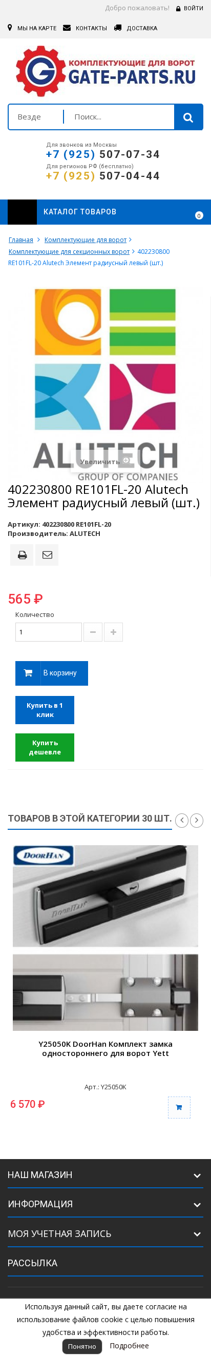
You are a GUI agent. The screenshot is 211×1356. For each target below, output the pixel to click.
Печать (24, 556)
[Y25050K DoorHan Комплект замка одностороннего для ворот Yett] (105, 938)
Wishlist (171, 212)
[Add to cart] (179, 1107)
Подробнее (129, 1345)
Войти (193, 8)
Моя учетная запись (59, 1233)
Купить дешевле (45, 747)
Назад (181, 820)
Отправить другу (48, 555)
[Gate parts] (105, 74)
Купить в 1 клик (45, 710)
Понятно (82, 1346)
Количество (34, 614)
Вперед (196, 820)
